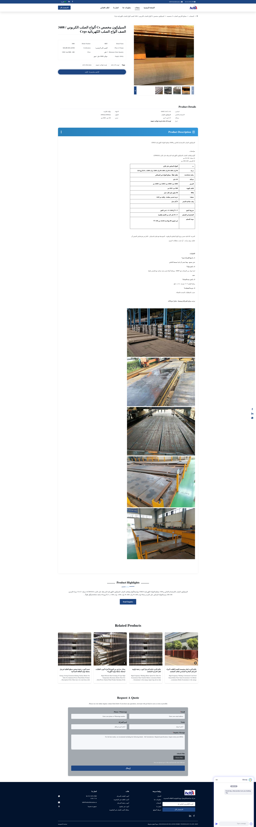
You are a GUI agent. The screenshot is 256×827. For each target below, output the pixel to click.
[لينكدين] (253, 413)
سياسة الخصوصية (62, 824)
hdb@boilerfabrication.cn (175, 2)
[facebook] (194, 816)
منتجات (137, 7)
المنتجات (191, 16)
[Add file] (251, 824)
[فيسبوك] (253, 409)
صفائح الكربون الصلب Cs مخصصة (177, 16)
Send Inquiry (128, 601)
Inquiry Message (179, 732)
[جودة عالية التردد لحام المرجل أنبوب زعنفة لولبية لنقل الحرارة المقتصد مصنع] (145, 649)
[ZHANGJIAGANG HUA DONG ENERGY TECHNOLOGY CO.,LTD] (193, 8)
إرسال (128, 768)
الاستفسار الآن (64, 8)
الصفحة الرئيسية (149, 7)
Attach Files (181, 753)
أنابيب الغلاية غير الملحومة (121, 799)
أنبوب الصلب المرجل (123, 796)
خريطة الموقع (157, 810)
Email (182, 712)
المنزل (159, 796)
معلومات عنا (126, 7)
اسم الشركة (123, 722)
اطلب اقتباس (104, 7)
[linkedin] (190, 816)
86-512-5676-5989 (91, 796)
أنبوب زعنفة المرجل (123, 803)
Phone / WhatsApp (120, 712)
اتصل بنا (115, 7)
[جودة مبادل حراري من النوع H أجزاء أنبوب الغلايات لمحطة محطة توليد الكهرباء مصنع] (110, 649)
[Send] (216, 824)
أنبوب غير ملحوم (124, 806)
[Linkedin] (69, 2)
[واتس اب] (253, 418)
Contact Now (181, 680)
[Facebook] (72, 2)
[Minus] (216, 780)
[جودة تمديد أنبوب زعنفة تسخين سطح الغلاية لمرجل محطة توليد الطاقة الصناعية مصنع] (74, 649)
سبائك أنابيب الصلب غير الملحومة (119, 810)
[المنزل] (197, 16)
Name (183, 722)
